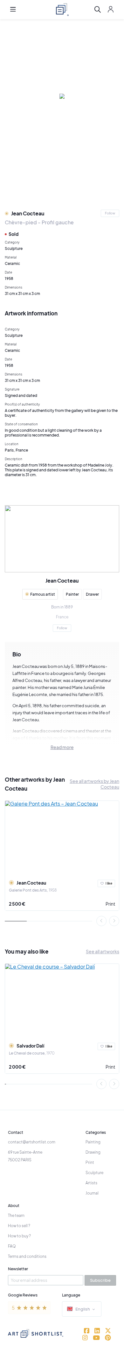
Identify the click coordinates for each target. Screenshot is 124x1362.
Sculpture (94, 1172)
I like (109, 883)
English (82, 1309)
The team (16, 1215)
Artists (91, 1182)
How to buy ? (19, 1236)
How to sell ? (19, 1225)
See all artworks (102, 951)
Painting (93, 1142)
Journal (92, 1193)
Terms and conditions (27, 1256)
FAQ (12, 1246)
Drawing (93, 1152)
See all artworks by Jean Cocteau (94, 784)
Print (110, 904)
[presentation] (101, 921)
